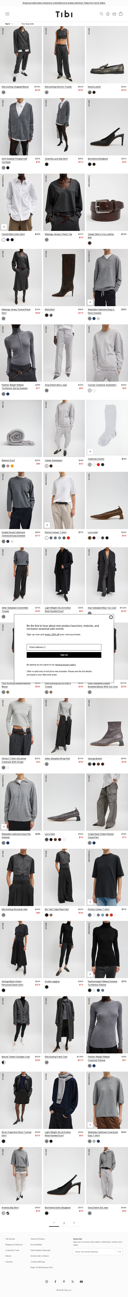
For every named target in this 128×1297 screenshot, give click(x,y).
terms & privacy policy (65, 664)
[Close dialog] (111, 617)
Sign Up (64, 655)
